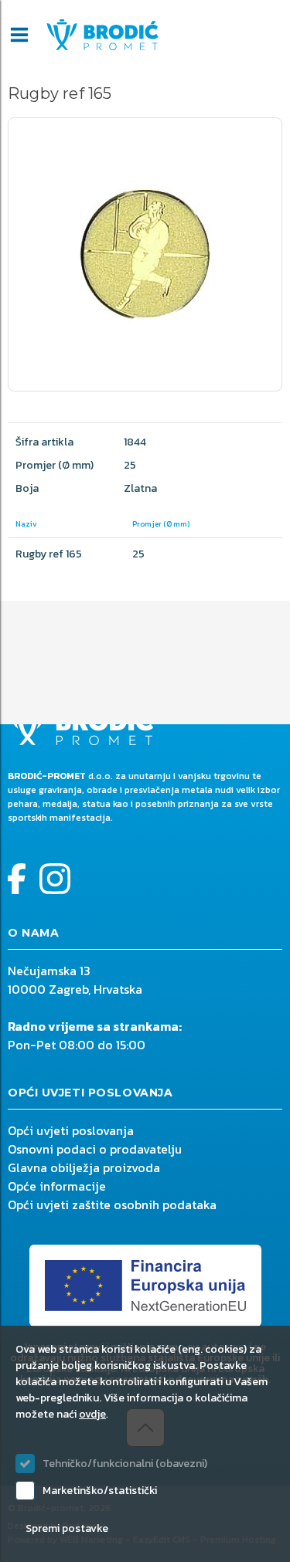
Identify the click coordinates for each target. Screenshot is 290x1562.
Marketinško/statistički (100, 1490)
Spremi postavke (67, 1528)
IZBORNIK (19, 34)
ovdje (92, 1414)
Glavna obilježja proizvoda (84, 1167)
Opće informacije (57, 1186)
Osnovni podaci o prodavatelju (95, 1149)
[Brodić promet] (102, 34)
